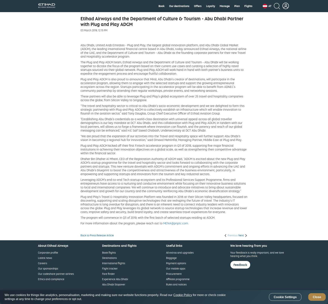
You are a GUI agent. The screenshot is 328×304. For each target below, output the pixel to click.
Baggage (171, 258)
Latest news (45, 258)
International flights (113, 263)
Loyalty (210, 6)
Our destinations (179, 6)
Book (161, 6)
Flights (248, 6)
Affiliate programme (178, 279)
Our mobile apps (175, 268)
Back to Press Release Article (97, 235)
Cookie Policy (182, 295)
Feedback (240, 265)
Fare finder (108, 274)
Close (317, 297)
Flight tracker (110, 268)
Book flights (109, 252)
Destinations (109, 258)
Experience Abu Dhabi (115, 279)
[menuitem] (161, 6)
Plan (237, 6)
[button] (267, 6)
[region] (164, 297)
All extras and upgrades (180, 252)
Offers (198, 6)
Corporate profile (48, 252)
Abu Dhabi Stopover (113, 284)
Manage (225, 6)
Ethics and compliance (51, 279)
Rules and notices (176, 284)
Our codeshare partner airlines (56, 274)
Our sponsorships (48, 268)
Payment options (176, 263)
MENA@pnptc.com (175, 223)
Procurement (174, 274)
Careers (42, 263)
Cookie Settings (285, 297)
